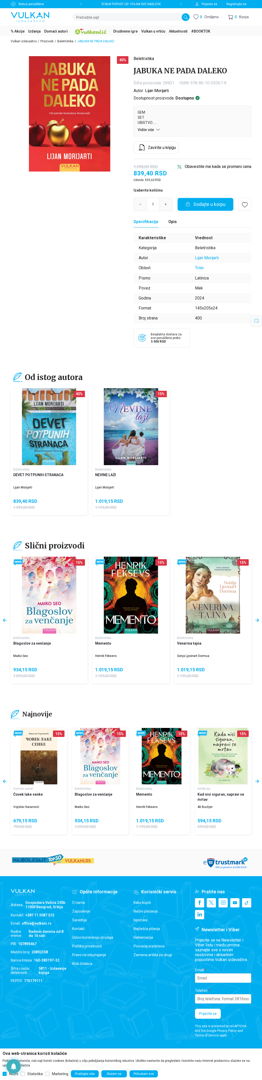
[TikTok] (246, 902)
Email (199, 970)
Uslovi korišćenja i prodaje (92, 937)
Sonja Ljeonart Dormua (193, 656)
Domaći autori (23, 789)
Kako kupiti (142, 903)
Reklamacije (143, 937)
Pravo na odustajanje (89, 955)
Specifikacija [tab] (146, 221)
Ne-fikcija (204, 789)
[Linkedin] (199, 914)
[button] (238, 17)
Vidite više (146, 130)
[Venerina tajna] (212, 595)
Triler (199, 267)
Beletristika (65, 41)
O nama (78, 903)
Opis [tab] (172, 221)
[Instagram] (223, 902)
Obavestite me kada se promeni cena (218, 166)
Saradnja (79, 920)
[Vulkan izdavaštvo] (30, 16)
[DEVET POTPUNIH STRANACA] (49, 426)
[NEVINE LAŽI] (131, 426)
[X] (211, 902)
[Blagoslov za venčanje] (49, 595)
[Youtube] (234, 902)
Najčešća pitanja (147, 929)
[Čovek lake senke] (39, 756)
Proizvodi (46, 41)
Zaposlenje (81, 911)
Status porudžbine (31, 4)
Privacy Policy (227, 1031)
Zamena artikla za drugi (153, 955)
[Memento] (131, 595)
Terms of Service (207, 1035)
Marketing (60, 1074)
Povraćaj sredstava (149, 946)
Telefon (201, 990)
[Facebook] (199, 902)
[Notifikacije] (13, 1066)
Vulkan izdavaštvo (24, 41)
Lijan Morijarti (157, 90)
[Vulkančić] (91, 31)
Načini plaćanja (146, 911)
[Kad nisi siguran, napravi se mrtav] (223, 756)
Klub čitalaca (82, 964)
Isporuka (140, 920)
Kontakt (78, 929)
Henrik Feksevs (106, 656)
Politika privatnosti (87, 946)
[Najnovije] (18, 562)
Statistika (35, 1074)
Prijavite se (208, 1014)
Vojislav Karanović (26, 807)
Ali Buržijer (205, 807)
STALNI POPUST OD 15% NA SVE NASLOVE (131, 4)
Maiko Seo (20, 656)
